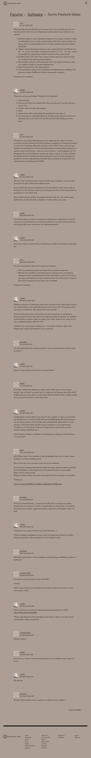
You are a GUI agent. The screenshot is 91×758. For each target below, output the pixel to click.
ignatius (23, 342)
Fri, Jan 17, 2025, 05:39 (26, 25)
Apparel (27, 748)
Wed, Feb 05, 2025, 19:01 (27, 240)
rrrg (21, 23)
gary (22, 450)
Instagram (61, 735)
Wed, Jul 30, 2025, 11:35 (26, 526)
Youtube (61, 737)
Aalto (26, 735)
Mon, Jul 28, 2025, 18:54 (27, 452)
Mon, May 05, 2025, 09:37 (27, 300)
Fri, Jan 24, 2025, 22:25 (26, 136)
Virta (26, 742)
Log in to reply (75, 710)
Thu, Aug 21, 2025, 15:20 (27, 696)
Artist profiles (45, 737)
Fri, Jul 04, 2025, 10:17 (26, 344)
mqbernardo (25, 573)
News (43, 740)
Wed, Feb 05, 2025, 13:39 (27, 215)
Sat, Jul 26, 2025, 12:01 (26, 413)
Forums (16, 14)
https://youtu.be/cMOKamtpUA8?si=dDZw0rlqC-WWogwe (38, 484)
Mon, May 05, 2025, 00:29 (27, 262)
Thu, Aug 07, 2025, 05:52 (27, 635)
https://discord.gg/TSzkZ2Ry (25, 613)
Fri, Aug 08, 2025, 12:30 (26, 654)
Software (35, 14)
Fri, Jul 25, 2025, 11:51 (26, 386)
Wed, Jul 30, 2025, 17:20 (27, 553)
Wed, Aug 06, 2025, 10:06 (27, 606)
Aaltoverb (28, 737)
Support (44, 746)
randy (22, 90)
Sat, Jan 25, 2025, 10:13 (26, 177)
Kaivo (27, 740)
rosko (22, 213)
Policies (44, 748)
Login (76, 735)
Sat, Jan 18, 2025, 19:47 (26, 92)
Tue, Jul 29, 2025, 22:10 (26, 499)
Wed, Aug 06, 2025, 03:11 (27, 575)
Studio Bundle (30, 746)
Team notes (45, 742)
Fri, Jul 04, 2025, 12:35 (26, 366)
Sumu (27, 744)
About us (44, 735)
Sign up (77, 737)
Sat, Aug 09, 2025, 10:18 (26, 676)
